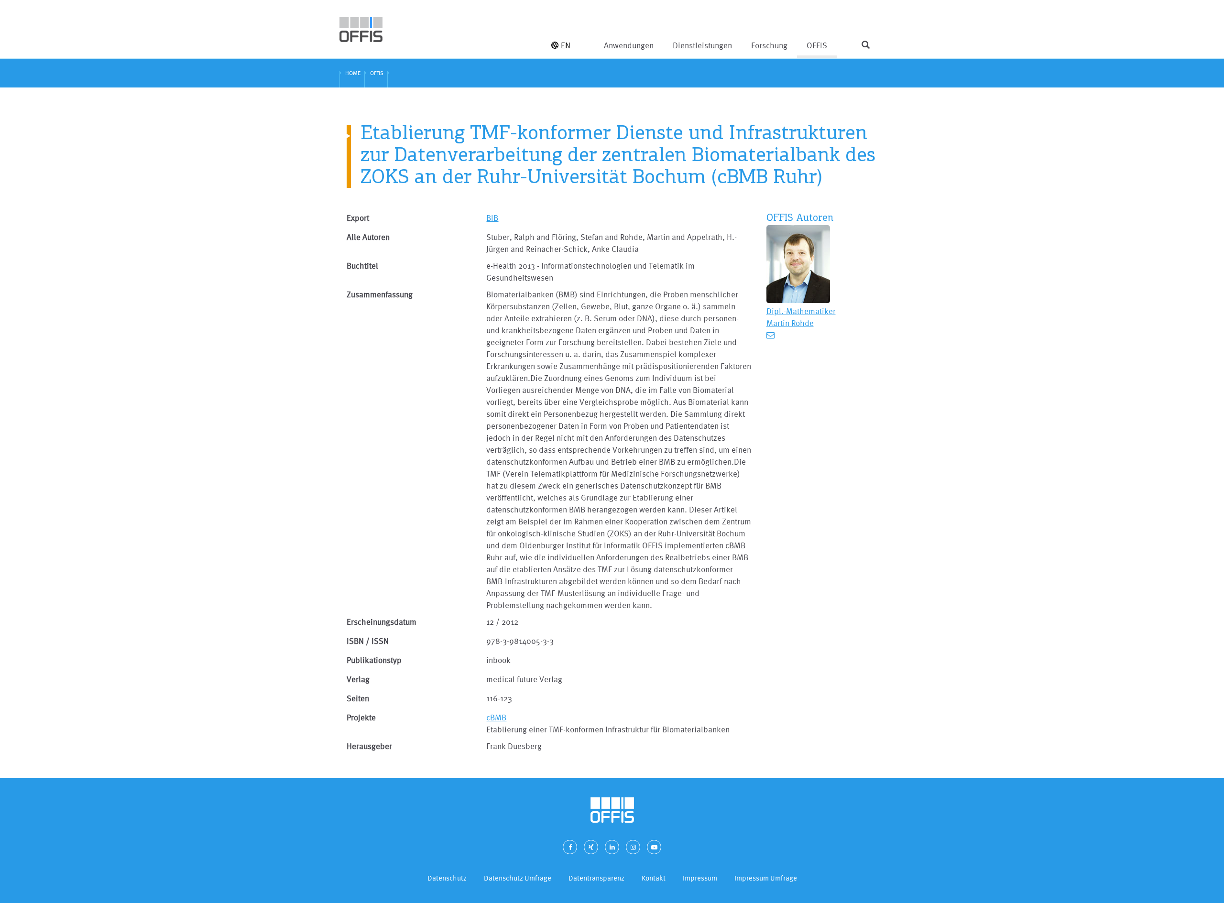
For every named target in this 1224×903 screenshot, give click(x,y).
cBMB (496, 717)
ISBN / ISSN (368, 640)
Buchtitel (362, 265)
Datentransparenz (596, 878)
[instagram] (633, 847)
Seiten (358, 698)
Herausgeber (369, 746)
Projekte (361, 717)
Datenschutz (447, 878)
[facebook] (570, 847)
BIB (492, 217)
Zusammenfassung (380, 294)
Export (358, 217)
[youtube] (654, 847)
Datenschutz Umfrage (517, 878)
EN (565, 45)
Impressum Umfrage (765, 878)
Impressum (700, 878)
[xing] (591, 847)
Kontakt (654, 878)
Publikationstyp (374, 659)
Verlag (358, 679)
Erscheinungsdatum (381, 621)
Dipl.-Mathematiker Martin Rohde (801, 316)
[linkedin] (612, 847)
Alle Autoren (368, 236)
